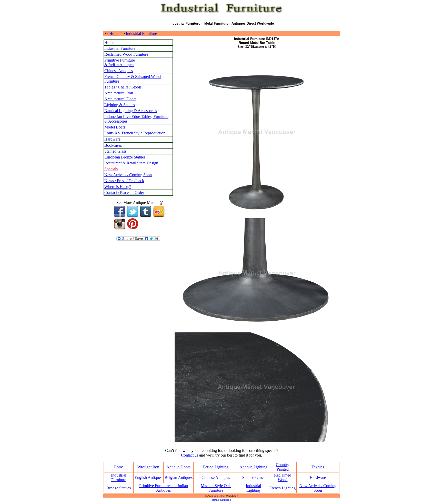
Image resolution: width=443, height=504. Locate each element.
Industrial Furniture (141, 33)
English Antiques (148, 477)
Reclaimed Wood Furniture (126, 54)
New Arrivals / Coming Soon (128, 175)
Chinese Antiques (118, 70)
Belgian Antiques (179, 477)
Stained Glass (115, 151)
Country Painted (282, 466)
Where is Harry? (117, 186)
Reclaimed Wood (282, 477)
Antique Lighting (253, 467)
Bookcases (113, 145)
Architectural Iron (118, 93)
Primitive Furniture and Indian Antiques (163, 487)
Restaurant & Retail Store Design (131, 163)
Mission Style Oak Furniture (216, 487)
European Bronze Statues (124, 157)
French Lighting (282, 488)
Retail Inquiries (220, 499)
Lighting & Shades (119, 105)
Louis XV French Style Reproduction (134, 133)
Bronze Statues (118, 488)
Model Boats (114, 127)
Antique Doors (178, 467)
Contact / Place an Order (124, 192)
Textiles (317, 467)
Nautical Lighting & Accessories (130, 110)
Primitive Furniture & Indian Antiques (119, 62)
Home (114, 33)
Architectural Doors (120, 99)
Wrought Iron (148, 467)
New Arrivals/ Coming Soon (317, 487)
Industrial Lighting (253, 487)
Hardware (112, 139)
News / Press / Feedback (124, 181)
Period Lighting (215, 467)
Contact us (189, 455)
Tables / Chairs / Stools (123, 87)
